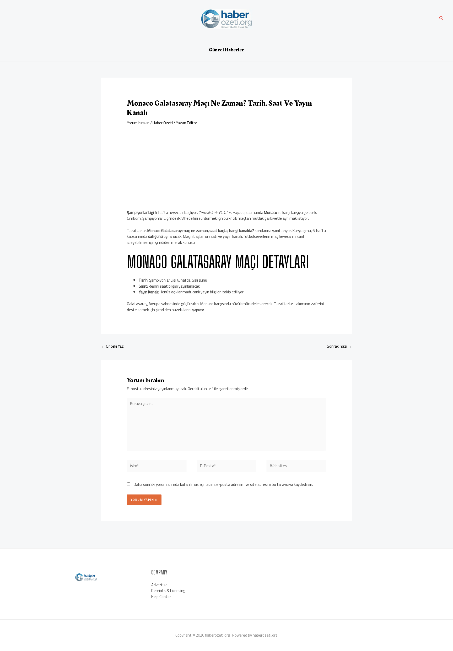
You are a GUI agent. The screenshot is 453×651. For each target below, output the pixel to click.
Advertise (159, 585)
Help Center (161, 596)
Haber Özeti (163, 123)
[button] (441, 18)
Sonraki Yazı (339, 346)
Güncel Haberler (226, 50)
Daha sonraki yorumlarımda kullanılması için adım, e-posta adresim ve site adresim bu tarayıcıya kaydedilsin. (223, 484)
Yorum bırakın (138, 123)
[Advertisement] (226, 165)
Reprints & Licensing (168, 590)
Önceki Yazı (113, 346)
